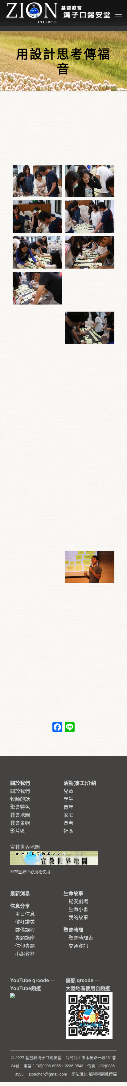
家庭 (68, 814)
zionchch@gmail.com (48, 1074)
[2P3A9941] (89, 370)
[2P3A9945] (89, 328)
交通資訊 (78, 945)
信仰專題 (25, 945)
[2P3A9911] (89, 567)
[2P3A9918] (37, 565)
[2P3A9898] (89, 684)
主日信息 (25, 913)
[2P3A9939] (37, 405)
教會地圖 (20, 814)
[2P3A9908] (89, 604)
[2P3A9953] (37, 288)
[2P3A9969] (89, 216)
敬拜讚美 (25, 921)
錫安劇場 (78, 901)
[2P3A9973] (37, 216)
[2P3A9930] (89, 449)
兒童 (68, 790)
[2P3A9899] (37, 684)
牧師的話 (20, 798)
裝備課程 (25, 929)
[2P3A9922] (37, 525)
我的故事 (78, 917)
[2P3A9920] (89, 529)
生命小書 (78, 909)
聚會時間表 (80, 937)
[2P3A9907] (37, 644)
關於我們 (20, 790)
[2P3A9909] (37, 604)
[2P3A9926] (37, 485)
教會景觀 (20, 822)
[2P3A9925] (89, 489)
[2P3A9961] (89, 252)
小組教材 (25, 953)
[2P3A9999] (37, 181)
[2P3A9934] (37, 445)
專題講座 (25, 937)
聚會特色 (20, 806)
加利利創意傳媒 (103, 1073)
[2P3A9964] (37, 252)
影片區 (17, 830)
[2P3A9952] (89, 290)
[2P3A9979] (89, 181)
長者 (68, 822)
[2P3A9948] (37, 326)
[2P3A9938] (89, 409)
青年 (68, 806)
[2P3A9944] (37, 365)
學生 (68, 798)
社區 (68, 830)
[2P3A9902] (89, 644)
